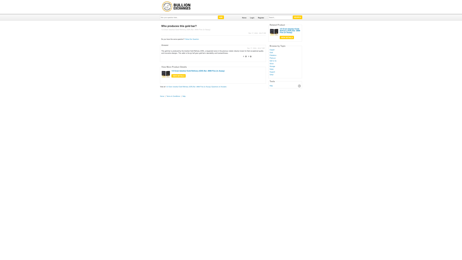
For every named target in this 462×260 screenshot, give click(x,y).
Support (272, 72)
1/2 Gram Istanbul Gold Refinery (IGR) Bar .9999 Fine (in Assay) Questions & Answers (196, 86)
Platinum (273, 58)
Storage (272, 66)
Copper (272, 50)
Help (271, 85)
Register (261, 17)
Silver (272, 63)
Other (271, 74)
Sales (272, 69)
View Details (178, 76)
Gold (271, 52)
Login (252, 17)
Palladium (273, 55)
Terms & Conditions (173, 96)
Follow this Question (192, 39)
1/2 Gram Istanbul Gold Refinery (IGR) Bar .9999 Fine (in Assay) (198, 70)
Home (244, 17)
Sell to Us (273, 61)
